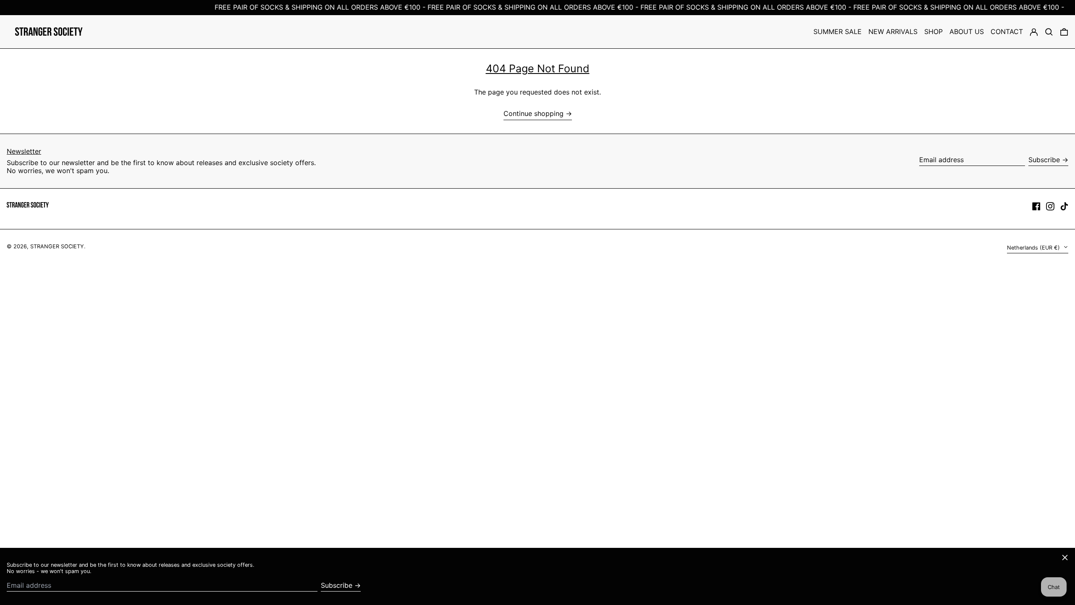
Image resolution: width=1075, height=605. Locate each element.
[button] (1049, 31)
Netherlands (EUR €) (1034, 248)
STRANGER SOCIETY (57, 246)
